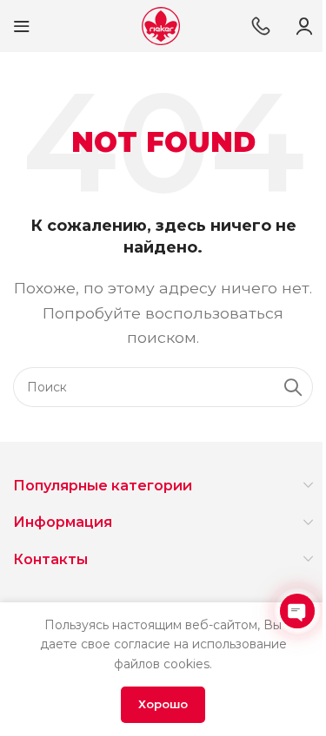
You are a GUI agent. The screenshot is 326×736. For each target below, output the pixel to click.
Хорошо (163, 704)
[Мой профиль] (304, 26)
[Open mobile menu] (21, 26)
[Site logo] (161, 24)
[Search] (293, 387)
